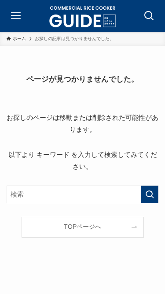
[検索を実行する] (149, 194)
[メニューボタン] (16, 16)
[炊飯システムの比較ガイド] (82, 16)
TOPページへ (82, 226)
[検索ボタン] (149, 16)
